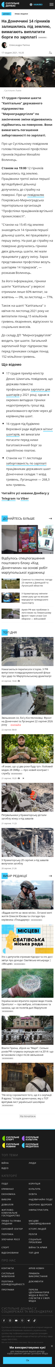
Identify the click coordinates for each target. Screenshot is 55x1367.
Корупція (34, 1183)
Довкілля (7, 1204)
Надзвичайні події (41, 1199)
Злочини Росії (11, 1239)
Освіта (33, 1194)
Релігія (33, 1234)
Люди (32, 1162)
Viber (25, 498)
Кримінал (8, 1188)
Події (5, 1183)
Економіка (8, 1194)
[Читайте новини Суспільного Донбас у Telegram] (28, 1320)
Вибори (6, 1199)
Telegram (9, 498)
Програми (8, 1289)
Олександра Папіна (19, 45)
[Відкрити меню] (52, 4)
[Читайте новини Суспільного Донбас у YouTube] (16, 1320)
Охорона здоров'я (40, 1204)
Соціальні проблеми (35, 1241)
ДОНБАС (6, 14)
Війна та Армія (38, 1247)
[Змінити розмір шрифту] (50, 52)
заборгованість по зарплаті (26, 463)
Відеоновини (10, 1252)
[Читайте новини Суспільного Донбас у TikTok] (34, 1320)
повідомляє (35, 195)
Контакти (8, 1268)
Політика (7, 1234)
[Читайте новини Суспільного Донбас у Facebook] (4, 1320)
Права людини (21, 14)
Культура (34, 1188)
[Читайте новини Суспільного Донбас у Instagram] (10, 1320)
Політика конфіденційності (13, 1283)
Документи (36, 1281)
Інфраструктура (38, 1209)
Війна (5, 1162)
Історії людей (37, 1228)
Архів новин (36, 1268)
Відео (5, 1168)
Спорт (5, 1247)
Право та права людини (11, 1222)
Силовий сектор (12, 1228)
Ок (27, 1360)
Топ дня (34, 1252)
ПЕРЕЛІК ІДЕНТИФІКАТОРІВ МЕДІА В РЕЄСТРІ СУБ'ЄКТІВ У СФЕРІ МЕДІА (39, 1295)
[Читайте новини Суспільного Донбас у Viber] (22, 1320)
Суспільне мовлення (8, 1275)
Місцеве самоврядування (40, 1222)
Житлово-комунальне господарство (11, 1212)
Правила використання (38, 1275)
